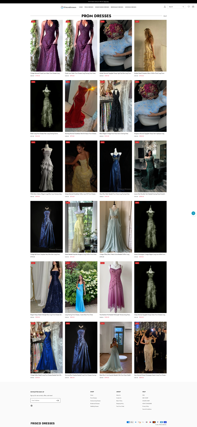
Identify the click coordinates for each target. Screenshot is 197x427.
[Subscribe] (57, 400)
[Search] (183, 6)
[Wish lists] (188, 6)
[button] (193, 217)
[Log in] (165, 6)
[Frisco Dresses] (68, 7)
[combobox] (176, 6)
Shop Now (106, 1)
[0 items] (193, 6)
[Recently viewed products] (193, 213)
